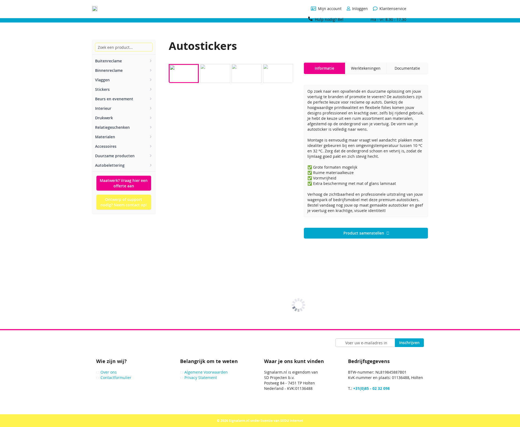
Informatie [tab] (324, 68)
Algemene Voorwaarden (206, 372)
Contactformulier (115, 377)
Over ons (108, 372)
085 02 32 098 (356, 19)
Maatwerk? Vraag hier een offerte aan (124, 183)
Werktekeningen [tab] (366, 68)
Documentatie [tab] (407, 68)
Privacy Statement (200, 377)
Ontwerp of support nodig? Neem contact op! (123, 202)
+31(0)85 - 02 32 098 (371, 388)
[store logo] (95, 8)
